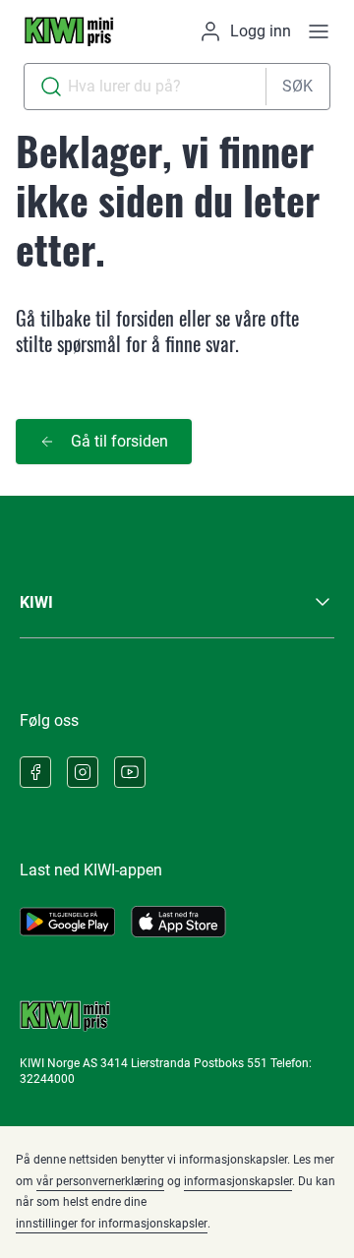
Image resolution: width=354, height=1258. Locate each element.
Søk (297, 86)
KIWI (36, 602)
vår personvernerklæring (100, 1181)
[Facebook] (35, 772)
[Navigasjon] (318, 31)
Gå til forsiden (119, 441)
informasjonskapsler (238, 1181)
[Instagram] (82, 772)
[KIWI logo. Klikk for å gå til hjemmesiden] (69, 31)
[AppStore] (178, 921)
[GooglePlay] (67, 921)
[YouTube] (130, 772)
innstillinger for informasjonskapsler (111, 1223)
